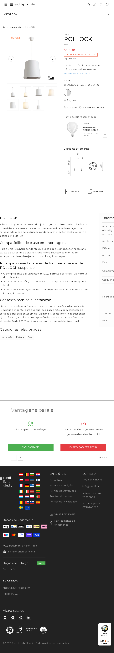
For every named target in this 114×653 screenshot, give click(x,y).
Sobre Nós (56, 480)
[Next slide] (53, 58)
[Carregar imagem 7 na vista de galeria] (38, 105)
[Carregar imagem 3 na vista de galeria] (38, 92)
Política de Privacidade (63, 501)
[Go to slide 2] (102, 457)
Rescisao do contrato (62, 496)
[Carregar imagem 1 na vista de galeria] (12, 92)
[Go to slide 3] (104, 457)
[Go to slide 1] (100, 457)
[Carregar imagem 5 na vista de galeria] (12, 105)
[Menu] (109, 625)
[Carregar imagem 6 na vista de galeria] (25, 105)
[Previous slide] (11, 58)
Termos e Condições (62, 485)
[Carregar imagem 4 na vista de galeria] (51, 92)
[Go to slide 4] (106, 457)
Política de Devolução (63, 491)
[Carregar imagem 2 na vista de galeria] (25, 92)
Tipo (30, 337)
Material (20, 337)
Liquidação (16, 27)
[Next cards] (20, 458)
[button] (6, 4)
